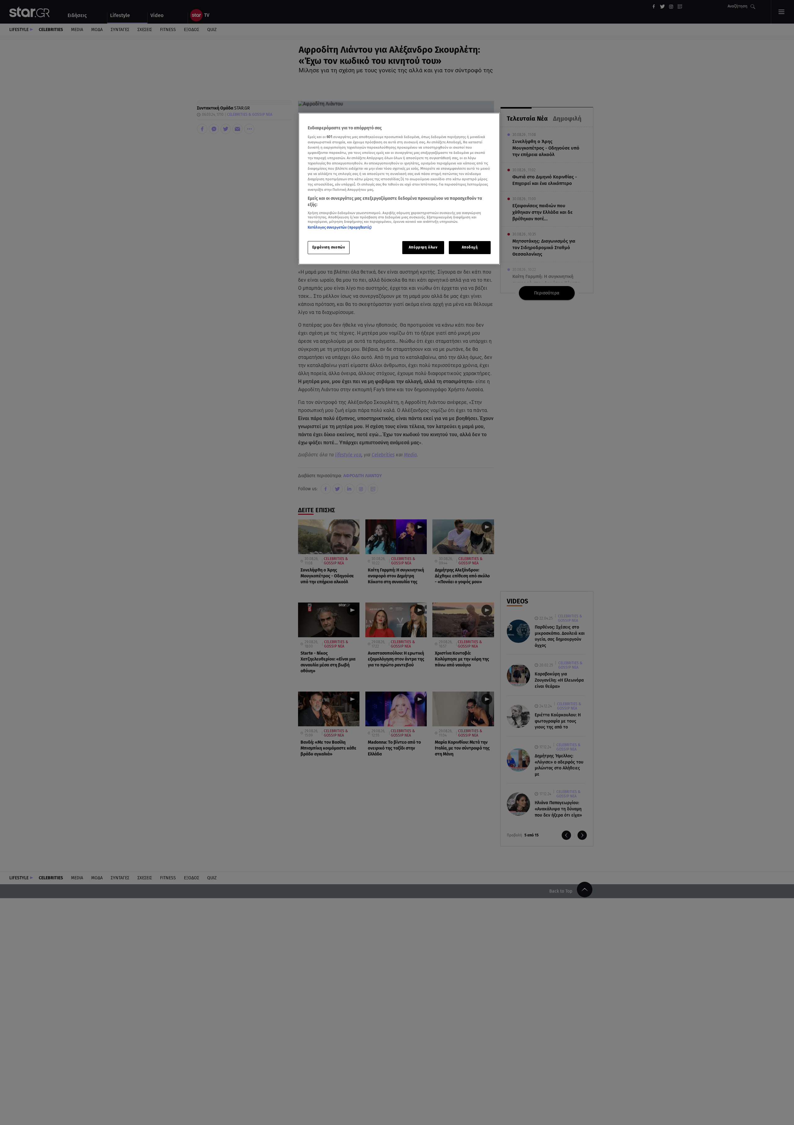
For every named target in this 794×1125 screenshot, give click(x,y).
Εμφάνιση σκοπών (328, 247)
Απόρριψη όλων (423, 247)
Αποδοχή (470, 247)
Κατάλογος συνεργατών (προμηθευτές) (340, 227)
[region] (399, 189)
